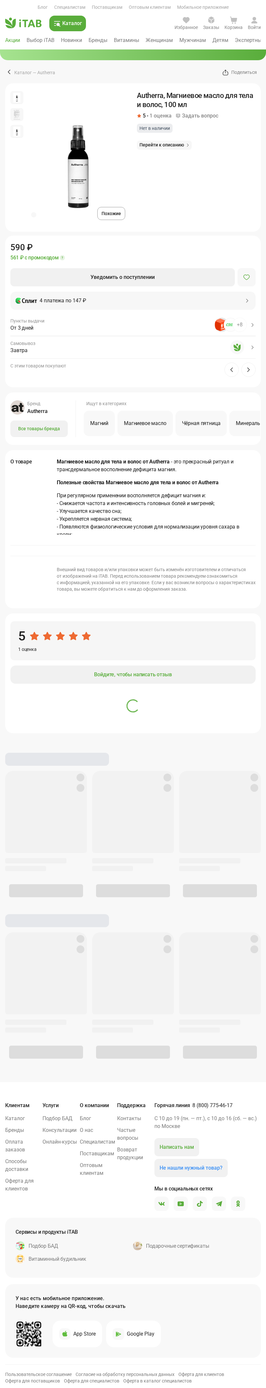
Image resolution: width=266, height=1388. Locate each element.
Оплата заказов (15, 1146)
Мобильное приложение (203, 7)
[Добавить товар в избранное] (246, 277)
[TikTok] (200, 1204)
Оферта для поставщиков (32, 1380)
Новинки (71, 40)
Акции (12, 40)
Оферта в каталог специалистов (157, 1380)
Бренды (98, 40)
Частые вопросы (127, 1134)
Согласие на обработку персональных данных (125, 1374)
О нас (86, 1130)
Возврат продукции (130, 1154)
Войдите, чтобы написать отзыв (133, 674)
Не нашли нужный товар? (191, 1168)
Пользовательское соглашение (38, 1374)
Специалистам (69, 7)
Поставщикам (107, 7)
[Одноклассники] (238, 1204)
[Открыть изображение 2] (16, 114)
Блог (43, 7)
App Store (84, 1334)
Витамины (126, 40)
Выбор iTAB (40, 40)
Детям (220, 40)
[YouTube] (181, 1204)
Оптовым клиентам (150, 7)
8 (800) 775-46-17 (212, 1105)
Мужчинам (192, 40)
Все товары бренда (39, 428)
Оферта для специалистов (91, 1380)
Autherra (46, 72)
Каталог (23, 72)
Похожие (111, 213)
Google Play (140, 1334)
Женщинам (159, 40)
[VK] (161, 1204)
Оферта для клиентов (19, 1185)
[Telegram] (219, 1204)
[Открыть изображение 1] (16, 97)
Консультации (59, 1130)
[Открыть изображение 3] (16, 131)
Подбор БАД (57, 1118)
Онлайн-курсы (59, 1142)
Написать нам (177, 1147)
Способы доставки (16, 1165)
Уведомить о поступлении (123, 277)
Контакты (129, 1118)
